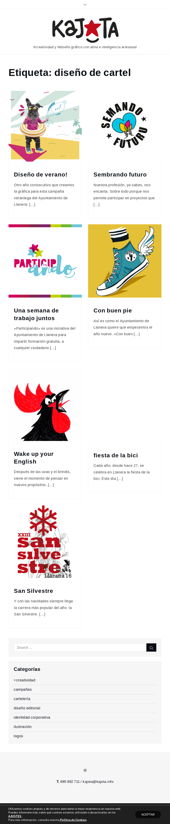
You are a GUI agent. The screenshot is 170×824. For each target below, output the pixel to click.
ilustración (23, 726)
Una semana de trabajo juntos (36, 314)
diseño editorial (27, 708)
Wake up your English (34, 457)
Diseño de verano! (40, 174)
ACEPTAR (148, 814)
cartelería (22, 698)
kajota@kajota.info (98, 781)
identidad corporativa (32, 717)
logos (18, 736)
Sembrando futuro (120, 174)
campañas (23, 689)
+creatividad (24, 680)
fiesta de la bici (116, 455)
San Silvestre (33, 590)
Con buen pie (113, 310)
